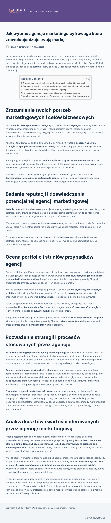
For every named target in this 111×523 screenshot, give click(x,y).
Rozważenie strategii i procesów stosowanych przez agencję (51, 93)
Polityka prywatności (94, 517)
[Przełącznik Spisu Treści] (86, 79)
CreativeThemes (67, 508)
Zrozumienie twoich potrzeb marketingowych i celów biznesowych (54, 83)
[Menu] (104, 11)
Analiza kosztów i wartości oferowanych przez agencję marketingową (56, 96)
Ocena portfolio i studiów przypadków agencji (44, 89)
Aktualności (38, 47)
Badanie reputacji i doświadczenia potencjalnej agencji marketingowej (56, 86)
